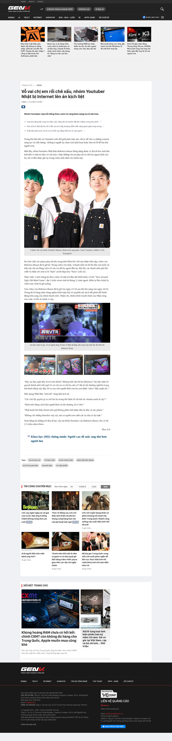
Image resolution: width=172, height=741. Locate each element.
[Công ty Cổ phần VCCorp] (109, 699)
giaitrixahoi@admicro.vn (114, 714)
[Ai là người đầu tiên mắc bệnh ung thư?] (35, 541)
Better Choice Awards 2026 (61, 9)
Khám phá (50, 17)
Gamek (23, 2)
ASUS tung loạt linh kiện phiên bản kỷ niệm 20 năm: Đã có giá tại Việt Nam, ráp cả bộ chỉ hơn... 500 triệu (94, 639)
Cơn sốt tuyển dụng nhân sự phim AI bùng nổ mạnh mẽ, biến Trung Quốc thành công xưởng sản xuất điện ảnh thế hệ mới (95, 519)
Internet (38, 17)
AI (19, 17)
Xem (106, 487)
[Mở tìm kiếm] (162, 9)
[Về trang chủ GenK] (19, 9)
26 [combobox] (72, 486)
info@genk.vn (31, 703)
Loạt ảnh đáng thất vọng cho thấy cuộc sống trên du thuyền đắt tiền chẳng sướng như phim (63, 122)
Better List (84, 9)
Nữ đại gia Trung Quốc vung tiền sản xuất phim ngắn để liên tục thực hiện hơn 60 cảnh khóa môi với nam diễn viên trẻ (95, 559)
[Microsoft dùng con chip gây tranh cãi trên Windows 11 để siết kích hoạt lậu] (113, 34)
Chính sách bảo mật (28, 724)
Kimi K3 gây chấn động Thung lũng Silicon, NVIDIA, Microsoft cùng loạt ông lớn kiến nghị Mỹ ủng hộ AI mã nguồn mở (139, 49)
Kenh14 (31, 2)
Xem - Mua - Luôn (67, 17)
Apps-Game (89, 17)
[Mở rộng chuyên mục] (162, 17)
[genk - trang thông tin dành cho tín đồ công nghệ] (33, 670)
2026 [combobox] (94, 486)
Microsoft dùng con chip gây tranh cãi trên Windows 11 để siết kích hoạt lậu (113, 46)
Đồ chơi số (104, 17)
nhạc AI (100, 9)
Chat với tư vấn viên (114, 726)
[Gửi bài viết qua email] (23, 108)
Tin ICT (27, 17)
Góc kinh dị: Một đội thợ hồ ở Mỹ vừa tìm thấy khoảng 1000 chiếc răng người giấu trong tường (64, 126)
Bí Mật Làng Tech (152, 17)
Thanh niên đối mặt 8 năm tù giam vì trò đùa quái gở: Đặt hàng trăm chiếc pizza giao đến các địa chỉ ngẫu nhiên (64, 559)
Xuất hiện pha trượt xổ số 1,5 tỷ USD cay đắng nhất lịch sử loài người (55, 131)
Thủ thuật (97, 681)
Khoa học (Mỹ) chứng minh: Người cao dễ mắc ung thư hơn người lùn (69, 439)
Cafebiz (40, 2)
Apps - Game (113, 681)
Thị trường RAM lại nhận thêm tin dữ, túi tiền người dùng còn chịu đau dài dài (85, 46)
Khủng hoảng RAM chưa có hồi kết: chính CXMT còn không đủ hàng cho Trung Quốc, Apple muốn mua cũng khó (49, 638)
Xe (79, 17)
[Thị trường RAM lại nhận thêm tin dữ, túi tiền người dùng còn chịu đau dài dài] (86, 34)
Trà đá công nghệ (79, 681)
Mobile (11, 17)
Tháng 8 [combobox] (82, 486)
